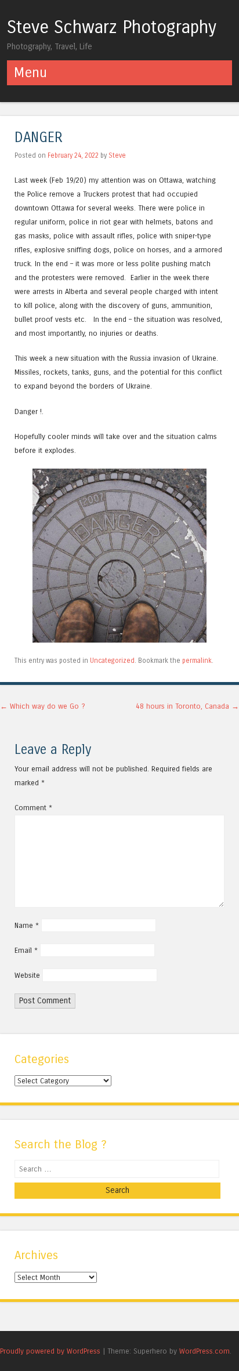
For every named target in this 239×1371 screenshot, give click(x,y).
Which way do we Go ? (42, 706)
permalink (197, 661)
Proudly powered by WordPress (50, 1351)
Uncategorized (112, 661)
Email (26, 950)
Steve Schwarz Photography (111, 27)
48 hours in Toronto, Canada (187, 706)
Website (27, 975)
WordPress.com (204, 1351)
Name (27, 925)
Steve (117, 155)
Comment (33, 807)
